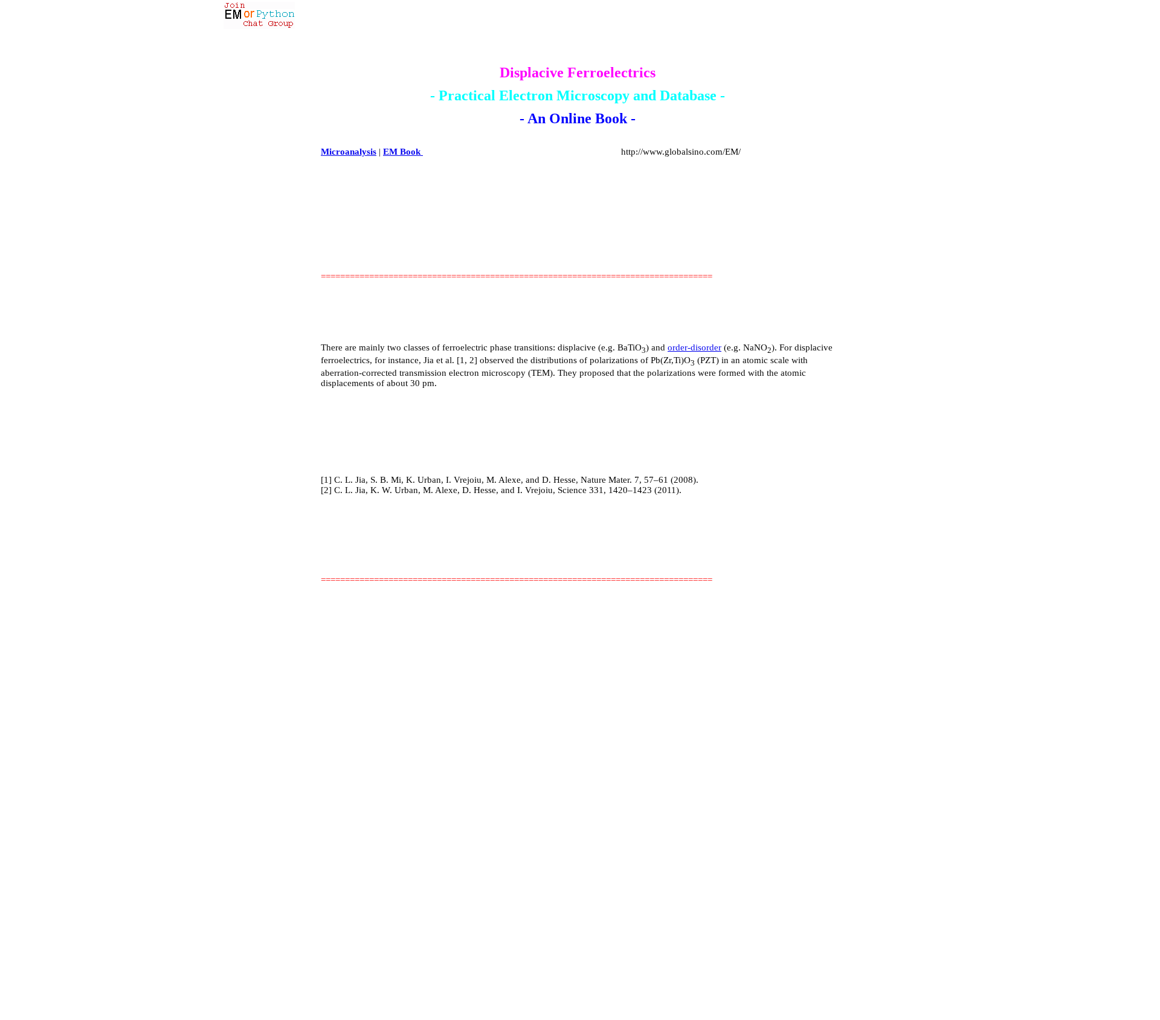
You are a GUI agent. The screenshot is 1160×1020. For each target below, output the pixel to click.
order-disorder (694, 347)
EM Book (403, 152)
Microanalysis (348, 152)
